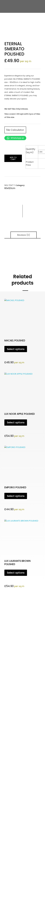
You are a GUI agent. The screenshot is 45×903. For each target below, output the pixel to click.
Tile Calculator (15, 130)
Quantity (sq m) (30, 151)
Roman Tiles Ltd (22, 750)
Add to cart (13, 158)
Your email (9, 689)
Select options (15, 349)
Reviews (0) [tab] (23, 235)
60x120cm (9, 188)
